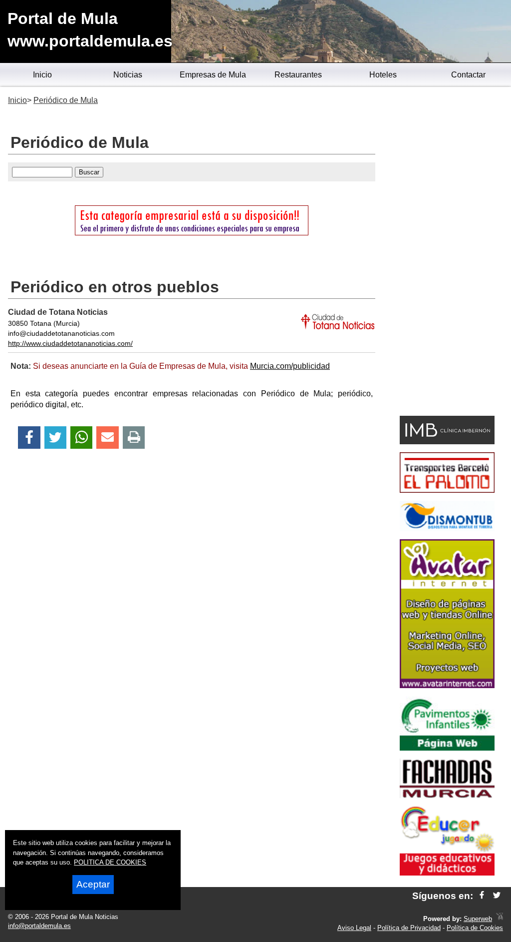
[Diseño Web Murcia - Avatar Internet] (499, 919)
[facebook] (482, 896)
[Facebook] (29, 437)
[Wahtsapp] (81, 437)
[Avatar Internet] (447, 685)
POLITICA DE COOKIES (110, 862)
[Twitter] (55, 437)
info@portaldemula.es (39, 926)
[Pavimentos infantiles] (447, 748)
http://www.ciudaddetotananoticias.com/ (70, 343)
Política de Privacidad (409, 928)
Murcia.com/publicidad (290, 366)
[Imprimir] (134, 437)
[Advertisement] (447, 253)
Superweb (478, 919)
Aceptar (93, 884)
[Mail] (107, 437)
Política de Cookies (475, 928)
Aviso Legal (354, 928)
